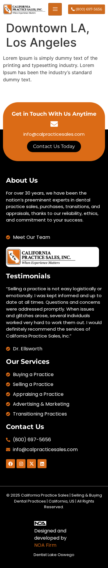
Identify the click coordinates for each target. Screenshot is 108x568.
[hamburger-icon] (55, 9)
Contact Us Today (54, 146)
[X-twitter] (31, 463)
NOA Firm (45, 545)
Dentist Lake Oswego (54, 555)
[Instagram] (21, 463)
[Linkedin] (42, 463)
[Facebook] (10, 463)
